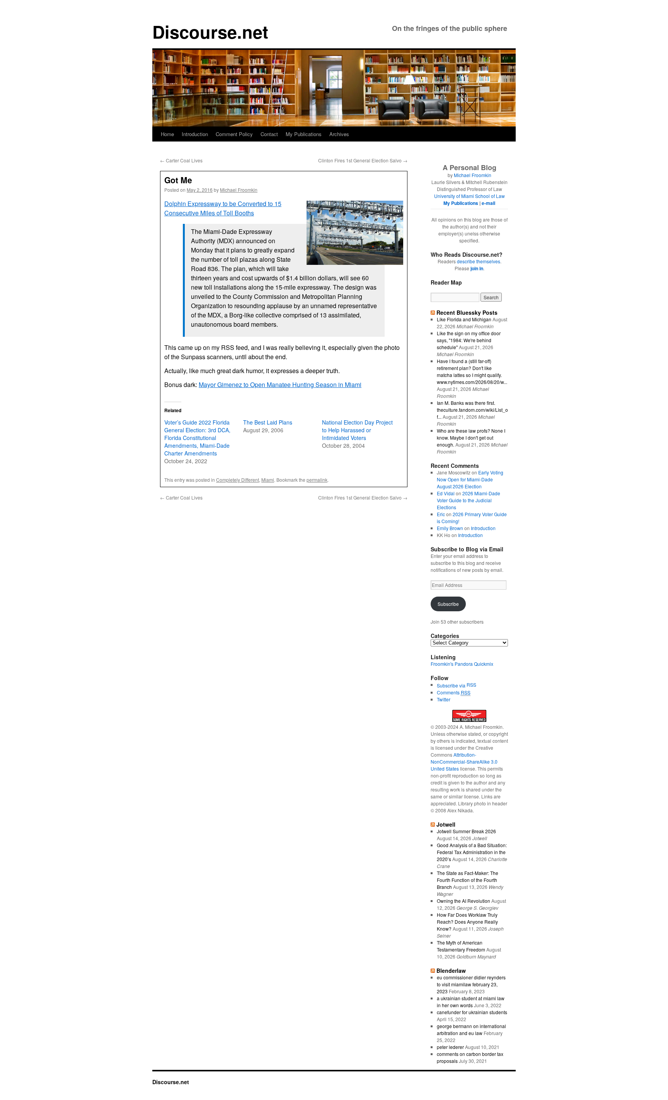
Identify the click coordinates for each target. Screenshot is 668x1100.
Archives (339, 134)
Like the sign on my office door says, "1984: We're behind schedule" (469, 340)
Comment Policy (234, 134)
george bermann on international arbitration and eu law (471, 1029)
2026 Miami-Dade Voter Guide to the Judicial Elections (468, 500)
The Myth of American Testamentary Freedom (461, 946)
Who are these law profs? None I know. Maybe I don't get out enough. (471, 437)
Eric (441, 514)
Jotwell (445, 824)
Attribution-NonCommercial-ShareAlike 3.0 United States (464, 761)
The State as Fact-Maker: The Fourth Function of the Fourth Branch (467, 880)
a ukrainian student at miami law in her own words (470, 1001)
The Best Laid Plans (267, 422)
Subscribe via (452, 685)
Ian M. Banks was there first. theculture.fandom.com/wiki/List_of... (472, 409)
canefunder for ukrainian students (472, 1012)
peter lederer (450, 1047)
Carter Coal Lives (181, 160)
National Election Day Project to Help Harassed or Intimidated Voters (357, 430)
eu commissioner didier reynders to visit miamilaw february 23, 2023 (471, 984)
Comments (453, 692)
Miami (267, 479)
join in (476, 268)
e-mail (488, 203)
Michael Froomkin (238, 189)
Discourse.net (210, 31)
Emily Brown (450, 528)
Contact (269, 134)
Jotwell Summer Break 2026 (466, 831)
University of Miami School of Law (469, 196)
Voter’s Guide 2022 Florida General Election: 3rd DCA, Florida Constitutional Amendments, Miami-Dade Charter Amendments (197, 437)
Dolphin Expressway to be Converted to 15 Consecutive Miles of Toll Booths (222, 208)
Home (167, 134)
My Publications (304, 134)
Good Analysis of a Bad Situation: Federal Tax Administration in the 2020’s (472, 852)
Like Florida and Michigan (464, 319)
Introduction (195, 134)
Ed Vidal (446, 493)
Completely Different (237, 479)
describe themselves (478, 261)
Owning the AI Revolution (463, 900)
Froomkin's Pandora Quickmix (462, 663)
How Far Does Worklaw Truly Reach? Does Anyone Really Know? (467, 921)
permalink (317, 479)
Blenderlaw (451, 970)
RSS (471, 684)
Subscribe (448, 603)
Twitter (443, 699)
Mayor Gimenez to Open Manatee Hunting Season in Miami (280, 384)
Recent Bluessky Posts (467, 312)
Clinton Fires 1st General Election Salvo (362, 160)
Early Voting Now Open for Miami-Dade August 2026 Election (470, 479)
